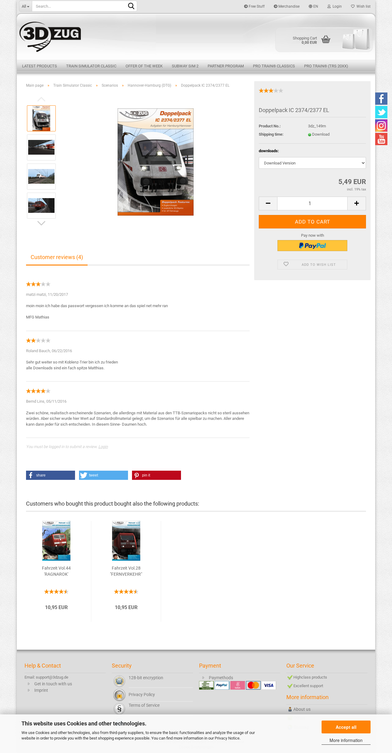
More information (346, 740)
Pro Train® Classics (274, 66)
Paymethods (221, 677)
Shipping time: (271, 134)
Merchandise (288, 6)
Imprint (41, 690)
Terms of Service (144, 705)
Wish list (363, 6)
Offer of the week (144, 66)
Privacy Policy (142, 694)
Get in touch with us (53, 683)
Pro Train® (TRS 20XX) (326, 66)
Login (336, 6)
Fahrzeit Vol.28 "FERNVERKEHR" (126, 571)
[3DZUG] (196, 36)
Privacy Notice (227, 738)
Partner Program (226, 66)
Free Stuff (256, 6)
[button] (50, 475)
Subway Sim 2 (185, 66)
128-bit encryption (146, 677)
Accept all (346, 727)
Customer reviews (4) (57, 257)
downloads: (269, 151)
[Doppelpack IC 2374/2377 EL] (156, 161)
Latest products (39, 66)
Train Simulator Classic (91, 66)
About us (302, 709)
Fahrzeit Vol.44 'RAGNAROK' (56, 571)
